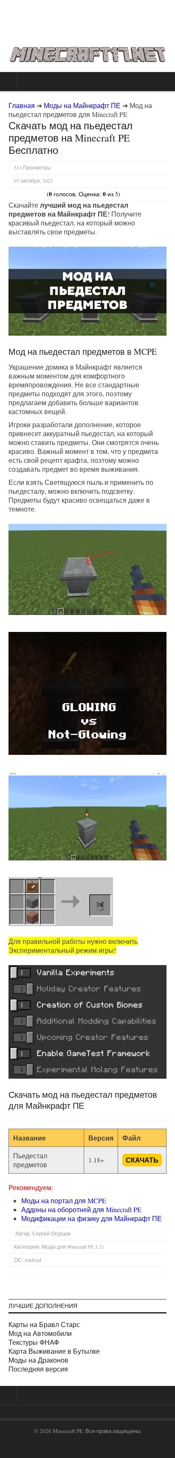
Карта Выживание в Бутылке (54, 1351)
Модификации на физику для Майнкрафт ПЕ (91, 1218)
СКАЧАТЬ (142, 1160)
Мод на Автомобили (40, 1333)
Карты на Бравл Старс (44, 1324)
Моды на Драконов (38, 1359)
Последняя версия (38, 1368)
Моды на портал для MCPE (63, 1200)
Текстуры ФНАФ (33, 1342)
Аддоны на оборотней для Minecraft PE (81, 1209)
